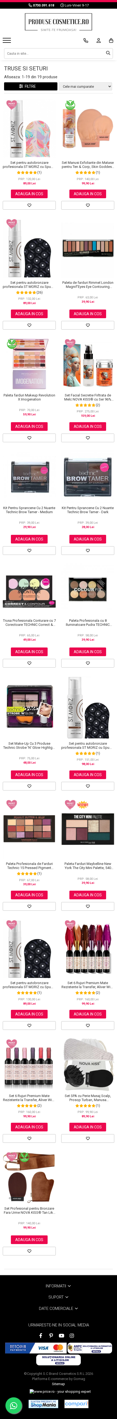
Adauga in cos (29, 194)
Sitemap (58, 1384)
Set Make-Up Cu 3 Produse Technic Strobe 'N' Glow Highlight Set (29, 745)
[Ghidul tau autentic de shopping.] (76, 1404)
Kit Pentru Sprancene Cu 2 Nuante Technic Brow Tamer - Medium (29, 510)
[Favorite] (29, 205)
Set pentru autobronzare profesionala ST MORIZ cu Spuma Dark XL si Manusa (87, 745)
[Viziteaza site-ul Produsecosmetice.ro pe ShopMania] (43, 1404)
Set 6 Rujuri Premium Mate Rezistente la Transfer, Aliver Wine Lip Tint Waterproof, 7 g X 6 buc (87, 985)
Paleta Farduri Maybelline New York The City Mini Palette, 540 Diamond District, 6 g (87, 866)
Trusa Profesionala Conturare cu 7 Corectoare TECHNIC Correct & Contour (29, 623)
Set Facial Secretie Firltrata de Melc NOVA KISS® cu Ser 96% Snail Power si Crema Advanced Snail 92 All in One (88, 397)
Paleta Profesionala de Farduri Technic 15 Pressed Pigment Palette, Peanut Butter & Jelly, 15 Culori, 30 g (29, 866)
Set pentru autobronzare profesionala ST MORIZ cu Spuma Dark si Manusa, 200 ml (29, 285)
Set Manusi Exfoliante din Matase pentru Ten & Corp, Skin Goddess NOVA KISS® (88, 165)
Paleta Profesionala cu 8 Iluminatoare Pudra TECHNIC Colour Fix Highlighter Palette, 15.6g (88, 623)
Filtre (29, 86)
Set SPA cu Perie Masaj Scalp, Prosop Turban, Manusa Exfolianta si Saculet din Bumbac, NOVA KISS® (88, 1098)
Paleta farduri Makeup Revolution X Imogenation (29, 397)
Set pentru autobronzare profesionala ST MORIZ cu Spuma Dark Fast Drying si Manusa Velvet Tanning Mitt (29, 985)
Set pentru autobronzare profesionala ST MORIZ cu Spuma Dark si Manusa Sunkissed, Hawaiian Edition (29, 165)
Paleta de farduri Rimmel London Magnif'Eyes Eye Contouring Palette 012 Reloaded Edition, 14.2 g (87, 285)
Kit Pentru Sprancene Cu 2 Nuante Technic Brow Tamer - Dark (88, 510)
